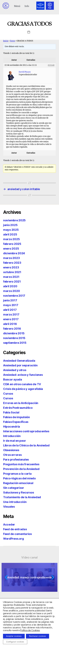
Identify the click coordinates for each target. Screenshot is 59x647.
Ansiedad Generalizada (19, 360)
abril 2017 (10, 309)
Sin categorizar (13, 487)
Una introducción (15, 502)
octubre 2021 (12, 272)
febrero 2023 (12, 262)
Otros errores (12, 454)
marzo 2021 (11, 276)
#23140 (51, 65)
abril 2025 (10, 234)
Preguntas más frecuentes (21, 464)
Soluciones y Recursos (18, 492)
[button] (17, 5)
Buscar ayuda (12, 379)
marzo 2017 (11, 314)
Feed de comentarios (17, 534)
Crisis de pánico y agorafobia (23, 389)
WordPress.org (13, 538)
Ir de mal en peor (14, 440)
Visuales (9, 506)
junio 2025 (10, 225)
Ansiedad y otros (14, 370)
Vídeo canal (29, 557)
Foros (12, 41)
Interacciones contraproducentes (26, 431)
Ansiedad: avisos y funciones (23, 374)
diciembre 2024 (14, 253)
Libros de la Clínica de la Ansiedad (26, 445)
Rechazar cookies (37, 636)
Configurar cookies (15, 642)
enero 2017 (10, 319)
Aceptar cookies (14, 636)
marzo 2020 (11, 291)
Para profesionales (16, 459)
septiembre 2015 (14, 342)
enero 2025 (11, 248)
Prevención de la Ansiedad (21, 469)
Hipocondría (11, 426)
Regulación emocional (18, 483)
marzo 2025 (11, 239)
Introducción (12, 436)
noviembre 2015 (14, 338)
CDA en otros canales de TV (22, 384)
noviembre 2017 (14, 295)
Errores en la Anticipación (20, 403)
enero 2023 (11, 267)
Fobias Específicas (15, 421)
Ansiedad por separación (20, 365)
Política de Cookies (30, 630)
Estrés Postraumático (18, 407)
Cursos (8, 393)
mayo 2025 (11, 229)
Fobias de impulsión (16, 417)
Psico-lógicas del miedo (19, 478)
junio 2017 (10, 300)
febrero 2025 (12, 243)
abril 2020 (10, 286)
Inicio (5, 41)
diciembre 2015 (14, 333)
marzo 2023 (11, 258)
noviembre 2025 (14, 220)
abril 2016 (10, 324)
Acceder (9, 524)
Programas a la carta (17, 473)
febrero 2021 (12, 281)
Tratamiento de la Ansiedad (22, 497)
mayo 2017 (10, 305)
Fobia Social (11, 412)
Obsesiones (11, 450)
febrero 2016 (12, 328)
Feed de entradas (15, 529)
